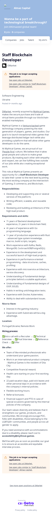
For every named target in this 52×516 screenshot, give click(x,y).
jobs (22, 40)
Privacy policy (20, 510)
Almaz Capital (22, 8)
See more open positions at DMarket (26, 485)
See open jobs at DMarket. (21, 80)
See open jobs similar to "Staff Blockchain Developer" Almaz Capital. (27, 85)
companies (11, 40)
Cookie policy (32, 510)
